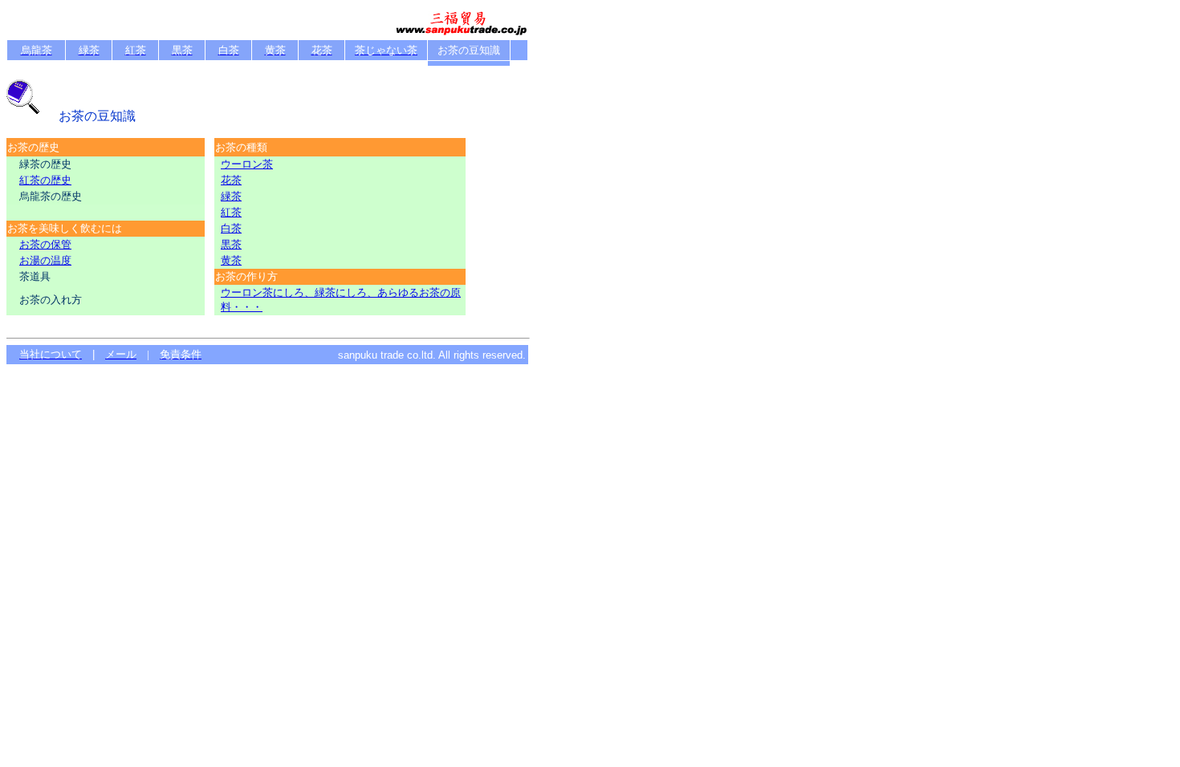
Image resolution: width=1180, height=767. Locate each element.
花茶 (231, 180)
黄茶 (231, 260)
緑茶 (231, 196)
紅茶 (231, 212)
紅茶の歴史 (45, 180)
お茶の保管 (45, 244)
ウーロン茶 (247, 164)
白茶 (231, 228)
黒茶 (231, 244)
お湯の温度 (45, 260)
